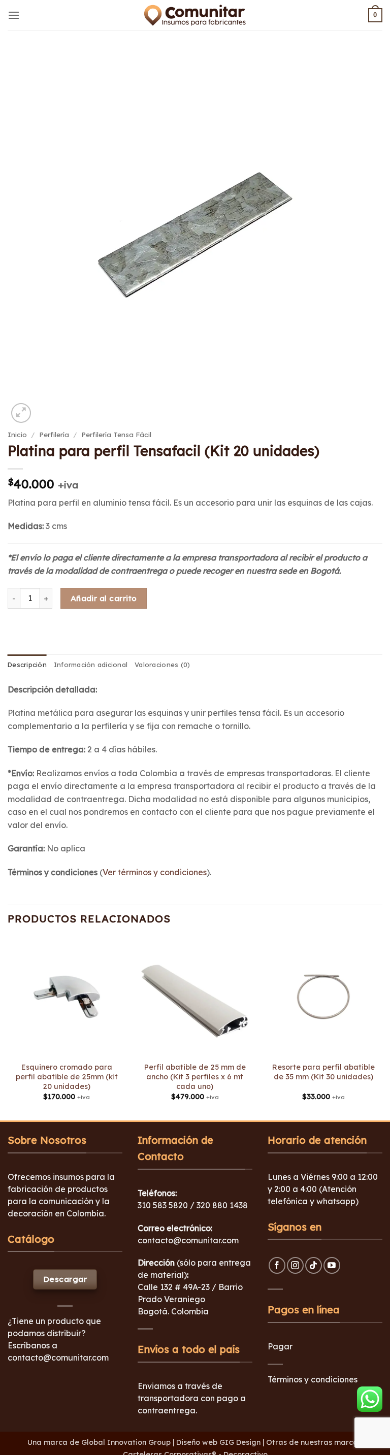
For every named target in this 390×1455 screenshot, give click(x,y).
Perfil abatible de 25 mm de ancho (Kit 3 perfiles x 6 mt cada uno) (195, 1076)
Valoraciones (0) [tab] (162, 664)
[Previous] (8, 1028)
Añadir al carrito (104, 598)
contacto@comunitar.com (58, 1357)
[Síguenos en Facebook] (277, 1265)
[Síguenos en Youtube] (331, 1265)
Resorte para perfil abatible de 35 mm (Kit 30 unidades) (323, 1072)
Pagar (280, 1346)
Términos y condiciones (313, 1379)
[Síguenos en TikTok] (313, 1265)
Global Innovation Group (126, 1442)
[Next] (381, 1028)
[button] (14, 15)
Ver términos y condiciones (155, 872)
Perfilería (54, 434)
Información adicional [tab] (90, 664)
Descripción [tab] (27, 664)
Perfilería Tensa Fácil (116, 434)
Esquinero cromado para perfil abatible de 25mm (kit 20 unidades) (67, 1076)
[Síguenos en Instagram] (295, 1265)
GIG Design (240, 1442)
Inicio (17, 434)
